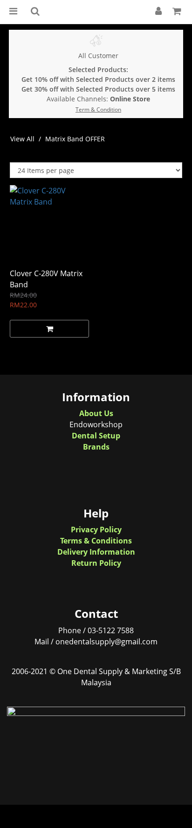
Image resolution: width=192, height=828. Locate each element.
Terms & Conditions (96, 541)
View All (22, 138)
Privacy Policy (96, 529)
